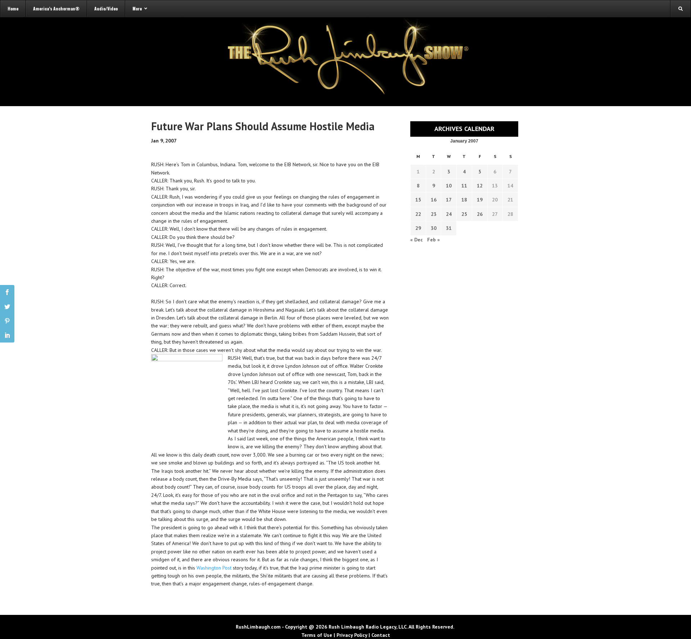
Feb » (433, 239)
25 (464, 214)
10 (449, 185)
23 (434, 214)
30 (434, 228)
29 (418, 228)
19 (480, 199)
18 (464, 199)
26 (480, 214)
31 (449, 228)
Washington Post (214, 568)
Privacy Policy (352, 635)
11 (464, 185)
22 (418, 214)
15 (418, 199)
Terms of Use (316, 635)
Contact (380, 635)
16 (434, 199)
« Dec (416, 239)
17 (449, 199)
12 (480, 185)
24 (449, 214)
